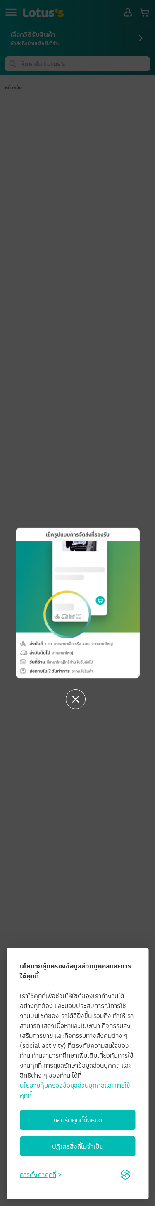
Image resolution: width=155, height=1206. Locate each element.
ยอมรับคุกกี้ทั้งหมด (77, 1120)
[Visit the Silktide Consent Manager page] (125, 1174)
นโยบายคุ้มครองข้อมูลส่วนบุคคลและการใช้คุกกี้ (75, 1090)
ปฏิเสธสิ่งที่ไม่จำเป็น (77, 1146)
